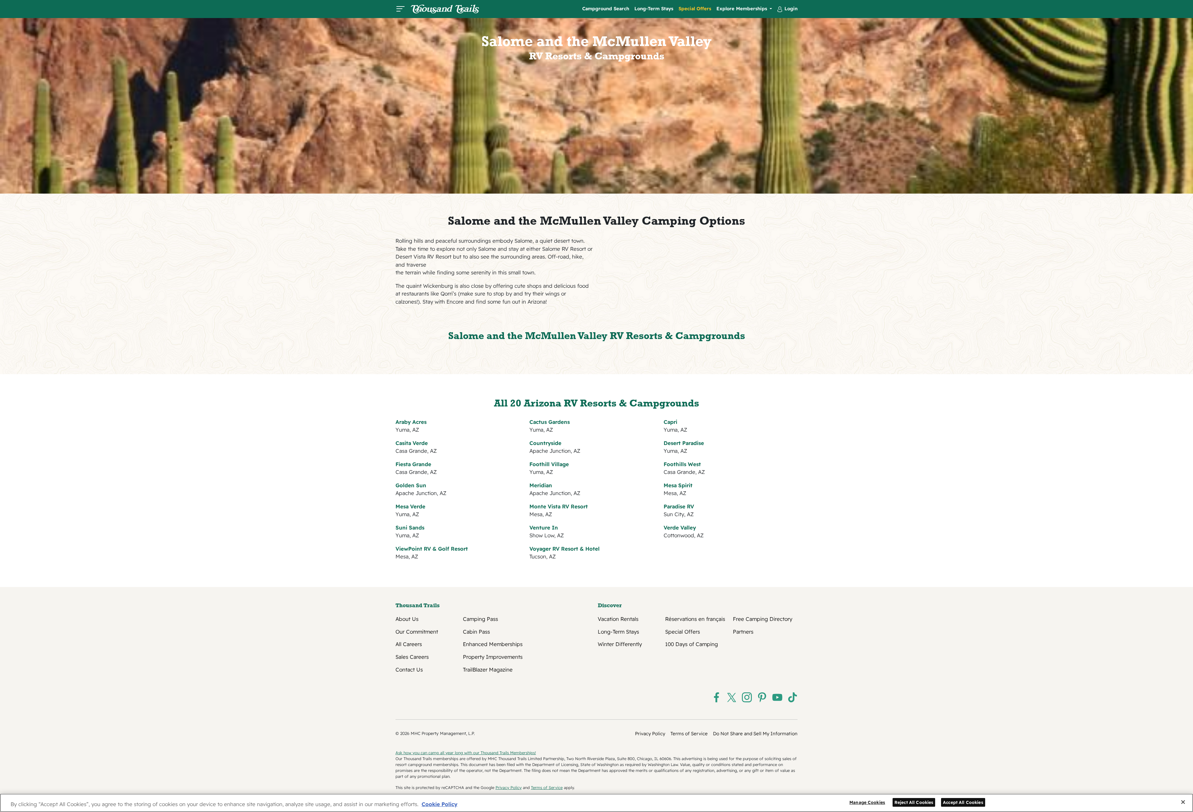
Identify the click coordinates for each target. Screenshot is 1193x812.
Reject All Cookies (914, 802)
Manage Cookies (867, 802)
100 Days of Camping (691, 644)
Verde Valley (680, 527)
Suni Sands (409, 527)
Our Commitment (416, 632)
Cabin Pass (476, 632)
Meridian (540, 485)
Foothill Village (549, 464)
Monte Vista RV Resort (558, 506)
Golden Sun (410, 485)
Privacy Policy (650, 733)
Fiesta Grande (413, 464)
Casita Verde (411, 443)
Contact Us (409, 670)
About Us (406, 619)
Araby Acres (411, 422)
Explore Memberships (742, 8)
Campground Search (605, 8)
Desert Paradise (684, 443)
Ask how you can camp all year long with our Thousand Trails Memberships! (465, 752)
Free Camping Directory (762, 619)
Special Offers (695, 8)
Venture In (543, 527)
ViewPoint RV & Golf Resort (431, 548)
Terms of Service (689, 733)
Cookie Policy (439, 804)
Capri (670, 422)
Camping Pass (480, 619)
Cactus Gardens (549, 422)
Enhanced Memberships (493, 644)
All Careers (408, 644)
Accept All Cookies (963, 802)
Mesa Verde (410, 506)
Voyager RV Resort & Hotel (564, 548)
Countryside (545, 443)
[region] (596, 803)
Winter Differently (620, 644)
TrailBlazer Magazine (488, 670)
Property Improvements (493, 657)
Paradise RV (679, 506)
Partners (743, 632)
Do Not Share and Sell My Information (755, 733)
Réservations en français (695, 619)
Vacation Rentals (618, 619)
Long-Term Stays (653, 8)
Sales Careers (412, 657)
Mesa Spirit (678, 485)
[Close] (1183, 802)
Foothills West (682, 464)
